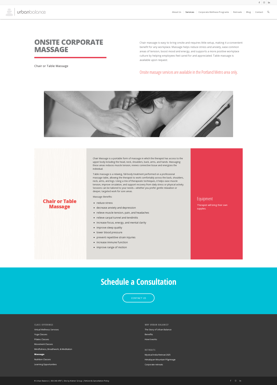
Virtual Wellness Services (46, 329)
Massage (39, 354)
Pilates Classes (41, 339)
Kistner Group (76, 381)
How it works (151, 339)
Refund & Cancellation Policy (96, 381)
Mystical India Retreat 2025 (158, 354)
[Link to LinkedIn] (269, 2)
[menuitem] (176, 12)
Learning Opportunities (45, 364)
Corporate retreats (154, 364)
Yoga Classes (40, 334)
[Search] (268, 12)
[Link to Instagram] (264, 2)
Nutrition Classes (42, 359)
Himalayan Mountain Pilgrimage (160, 359)
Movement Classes (43, 344)
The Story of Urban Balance (158, 329)
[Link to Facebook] (259, 2)
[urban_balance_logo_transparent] (26, 12)
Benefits (149, 334)
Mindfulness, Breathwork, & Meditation (53, 349)
